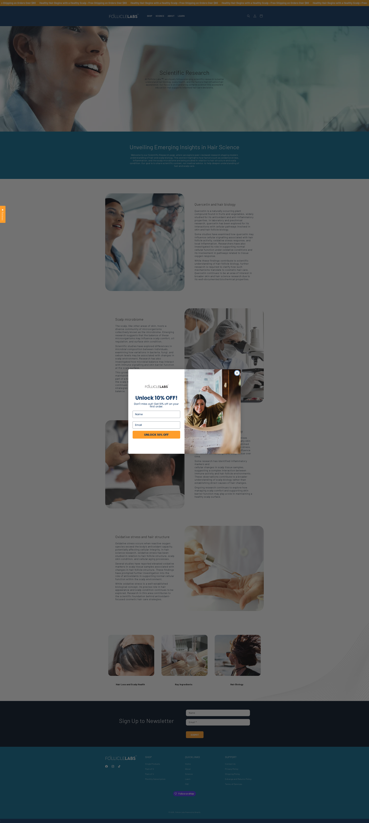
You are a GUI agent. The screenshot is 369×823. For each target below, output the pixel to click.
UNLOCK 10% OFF (156, 435)
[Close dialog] (237, 372)
